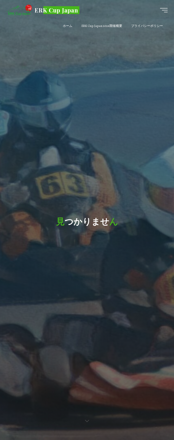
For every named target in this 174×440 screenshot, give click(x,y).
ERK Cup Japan (56, 10)
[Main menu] (164, 10)
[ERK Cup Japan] (19, 10)
